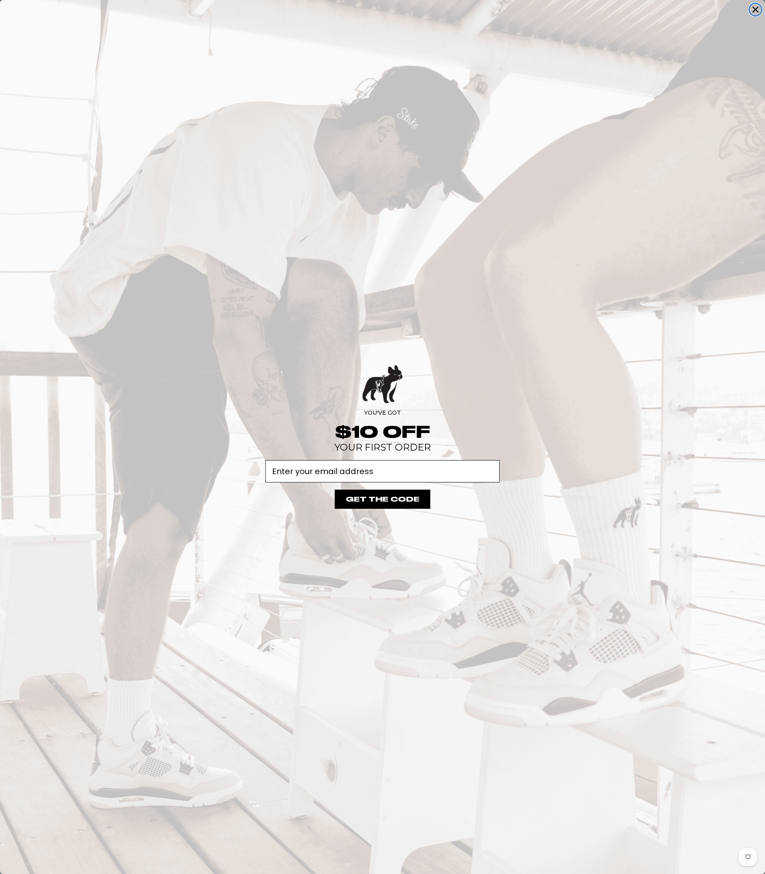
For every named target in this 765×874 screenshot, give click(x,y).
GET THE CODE (383, 499)
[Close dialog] (755, 9)
